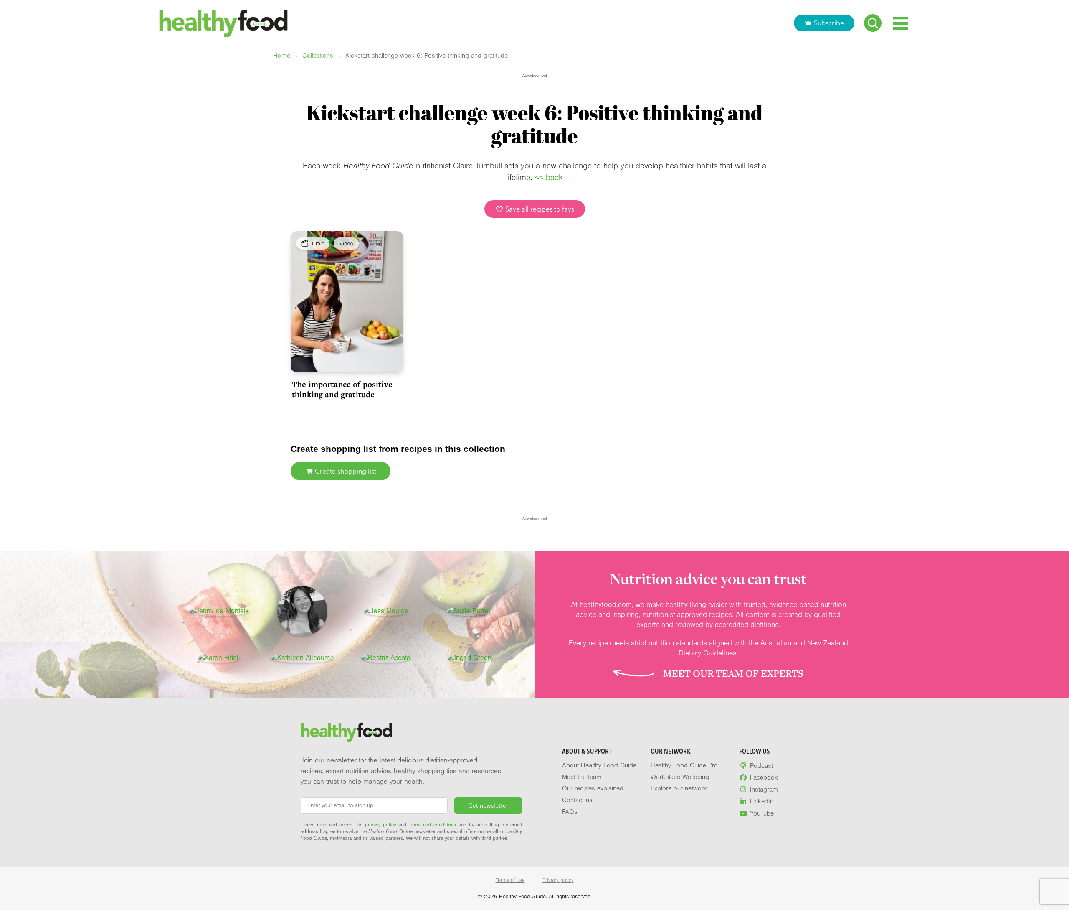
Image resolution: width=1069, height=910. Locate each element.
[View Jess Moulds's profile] (386, 611)
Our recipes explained (592, 788)
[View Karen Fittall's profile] (219, 658)
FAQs (570, 812)
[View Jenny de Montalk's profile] (219, 611)
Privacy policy (558, 880)
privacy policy (380, 825)
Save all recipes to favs (539, 209)
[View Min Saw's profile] (302, 611)
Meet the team (582, 777)
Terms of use (510, 880)
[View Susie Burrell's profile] (469, 611)
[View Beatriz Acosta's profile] (385, 658)
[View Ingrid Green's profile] (469, 658)
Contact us (577, 800)
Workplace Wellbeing (680, 777)
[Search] (873, 23)
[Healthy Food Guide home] (347, 732)
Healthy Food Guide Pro (684, 765)
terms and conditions (432, 825)
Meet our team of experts (733, 673)
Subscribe (829, 23)
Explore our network (679, 788)
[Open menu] (900, 23)
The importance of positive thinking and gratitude (342, 389)
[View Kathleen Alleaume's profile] (302, 658)
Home (281, 55)
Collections (317, 55)
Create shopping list (344, 471)
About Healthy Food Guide (599, 765)
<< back (549, 177)
